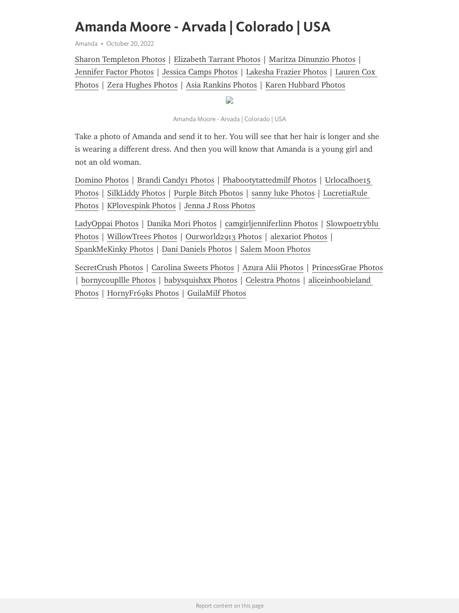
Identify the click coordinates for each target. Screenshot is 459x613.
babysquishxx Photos (200, 280)
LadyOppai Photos (107, 223)
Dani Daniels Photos (197, 249)
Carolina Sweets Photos (193, 267)
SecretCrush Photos (109, 267)
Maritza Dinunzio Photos (312, 59)
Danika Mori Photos (182, 223)
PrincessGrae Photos (347, 267)
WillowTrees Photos (142, 236)
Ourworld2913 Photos (224, 236)
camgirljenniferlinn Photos (271, 223)
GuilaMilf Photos (216, 293)
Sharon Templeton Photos (120, 59)
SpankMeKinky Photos (114, 249)
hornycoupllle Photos (118, 280)
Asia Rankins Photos (221, 85)
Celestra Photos (273, 280)
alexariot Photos (298, 236)
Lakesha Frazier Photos (286, 72)
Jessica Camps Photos (200, 72)
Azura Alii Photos (272, 267)
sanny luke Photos (283, 193)
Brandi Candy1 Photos (175, 180)
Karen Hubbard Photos (305, 85)
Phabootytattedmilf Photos (269, 180)
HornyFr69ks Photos (143, 293)
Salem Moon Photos (275, 249)
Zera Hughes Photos (142, 85)
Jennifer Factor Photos (114, 72)
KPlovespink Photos (141, 205)
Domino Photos (102, 180)
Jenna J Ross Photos (219, 205)
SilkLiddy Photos (136, 193)
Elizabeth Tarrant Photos (217, 59)
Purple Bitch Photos (208, 193)
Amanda (86, 43)
